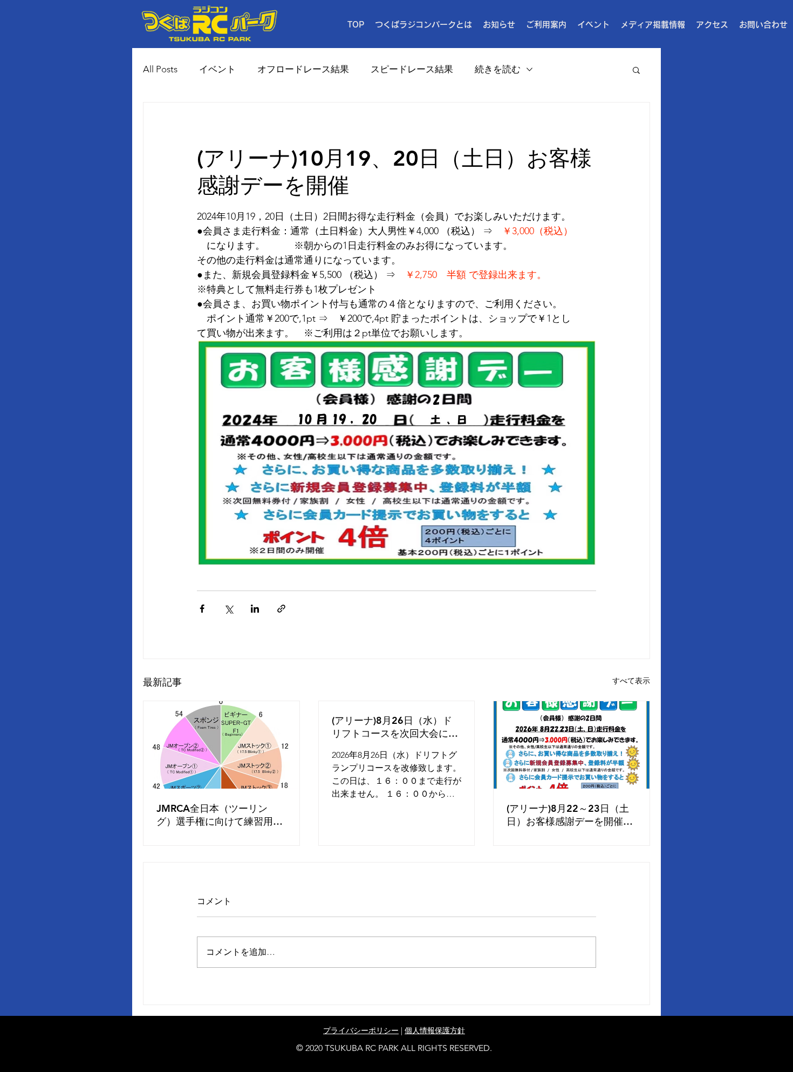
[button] (546, 25)
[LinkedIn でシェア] (255, 608)
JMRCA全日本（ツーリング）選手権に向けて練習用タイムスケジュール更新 (219, 815)
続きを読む (498, 69)
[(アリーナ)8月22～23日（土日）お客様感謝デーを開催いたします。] (572, 745)
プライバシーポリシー (361, 1030)
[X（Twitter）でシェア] (228, 608)
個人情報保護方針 (435, 1030)
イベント (217, 69)
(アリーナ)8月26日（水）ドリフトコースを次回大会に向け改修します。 (395, 727)
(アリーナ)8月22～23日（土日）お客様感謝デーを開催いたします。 (570, 815)
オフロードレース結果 (303, 69)
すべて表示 (631, 681)
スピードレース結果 (412, 69)
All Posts (160, 69)
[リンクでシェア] (281, 608)
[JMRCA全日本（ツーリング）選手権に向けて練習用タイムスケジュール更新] (221, 745)
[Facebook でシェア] (202, 608)
